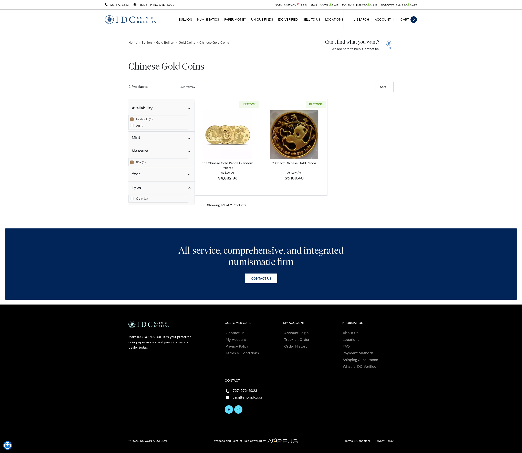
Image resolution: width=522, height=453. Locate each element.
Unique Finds (262, 19)
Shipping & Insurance (360, 360)
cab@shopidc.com (248, 397)
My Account (236, 339)
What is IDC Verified (359, 366)
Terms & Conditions (242, 353)
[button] (7, 445)
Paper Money (235, 19)
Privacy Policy (237, 346)
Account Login (296, 333)
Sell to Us (311, 19)
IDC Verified (288, 19)
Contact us (370, 49)
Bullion (185, 19)
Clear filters (187, 87)
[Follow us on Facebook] (229, 409)
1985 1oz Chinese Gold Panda (294, 163)
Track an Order (297, 339)
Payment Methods (358, 353)
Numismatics (208, 19)
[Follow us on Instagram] (238, 409)
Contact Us (261, 278)
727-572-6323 (119, 5)
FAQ (346, 346)
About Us (350, 333)
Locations (334, 19)
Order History (295, 346)
